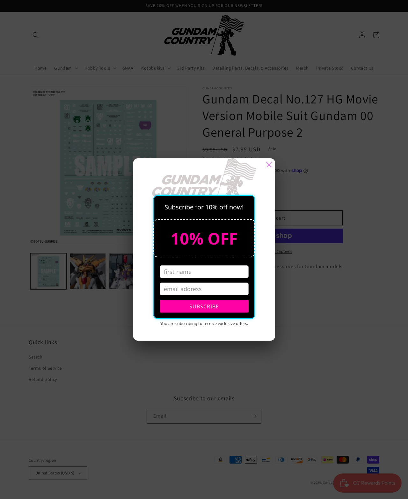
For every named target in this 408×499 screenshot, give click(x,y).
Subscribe (204, 306)
